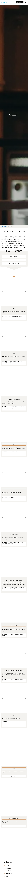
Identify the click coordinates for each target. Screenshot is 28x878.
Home (4, 226)
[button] (25, 2)
